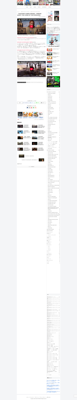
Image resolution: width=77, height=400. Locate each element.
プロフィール (36, 397)
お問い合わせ (48, 397)
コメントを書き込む (31, 166)
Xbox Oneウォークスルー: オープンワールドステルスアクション (35, 82)
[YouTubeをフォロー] (31, 107)
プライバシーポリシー (42, 397)
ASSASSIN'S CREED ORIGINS (22, 82)
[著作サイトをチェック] (27, 107)
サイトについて (31, 397)
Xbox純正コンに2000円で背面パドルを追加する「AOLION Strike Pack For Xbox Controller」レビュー (53, 386)
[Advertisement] (31, 92)
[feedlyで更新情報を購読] (33, 107)
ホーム (28, 397)
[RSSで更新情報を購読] (35, 107)
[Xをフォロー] (29, 107)
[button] (43, 103)
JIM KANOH (50, 386)
